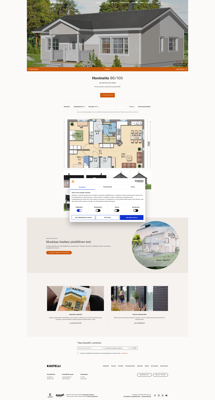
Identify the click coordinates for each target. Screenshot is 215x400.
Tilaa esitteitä (75, 323)
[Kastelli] (57, 2)
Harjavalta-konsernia (88, 394)
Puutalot (113, 366)
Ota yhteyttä (154, 366)
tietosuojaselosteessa (105, 353)
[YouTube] (166, 395)
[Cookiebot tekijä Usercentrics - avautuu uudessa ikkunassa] (136, 181)
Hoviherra (107, 69)
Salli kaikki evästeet (131, 217)
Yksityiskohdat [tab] (107, 187)
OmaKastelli (144, 374)
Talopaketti (106, 366)
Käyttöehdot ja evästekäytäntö (132, 396)
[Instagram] (158, 395)
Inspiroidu (140, 366)
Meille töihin (160, 374)
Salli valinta (107, 217)
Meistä (147, 366)
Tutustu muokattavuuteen (59, 252)
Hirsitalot (120, 366)
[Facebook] (155, 395)
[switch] (98, 210)
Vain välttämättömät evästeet (83, 217)
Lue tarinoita (139, 323)
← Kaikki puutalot (33, 69)
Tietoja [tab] (133, 187)
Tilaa (134, 348)
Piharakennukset (130, 366)
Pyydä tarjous (107, 95)
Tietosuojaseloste (146, 396)
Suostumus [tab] (82, 187)
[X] (162, 395)
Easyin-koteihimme (92, 396)
